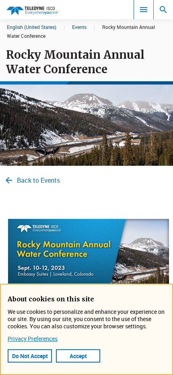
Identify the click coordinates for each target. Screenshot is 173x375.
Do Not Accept (30, 356)
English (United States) (31, 27)
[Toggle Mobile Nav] (144, 9)
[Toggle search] (163, 9)
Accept (78, 356)
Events (79, 27)
